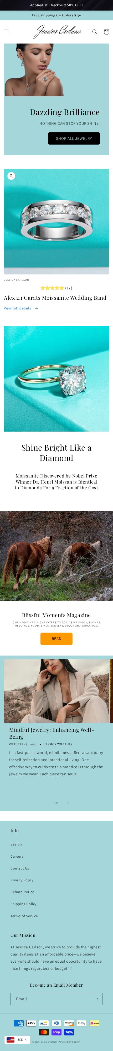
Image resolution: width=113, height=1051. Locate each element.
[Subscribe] (96, 999)
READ (56, 638)
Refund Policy (22, 892)
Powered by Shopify (70, 1041)
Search (16, 844)
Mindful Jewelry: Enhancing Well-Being (51, 733)
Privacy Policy (22, 880)
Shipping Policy (24, 903)
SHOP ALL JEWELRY (74, 138)
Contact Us (20, 868)
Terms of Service (24, 916)
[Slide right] (68, 803)
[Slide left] (45, 803)
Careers (17, 856)
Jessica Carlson (49, 1041)
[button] (6, 32)
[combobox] (17, 1040)
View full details (18, 308)
